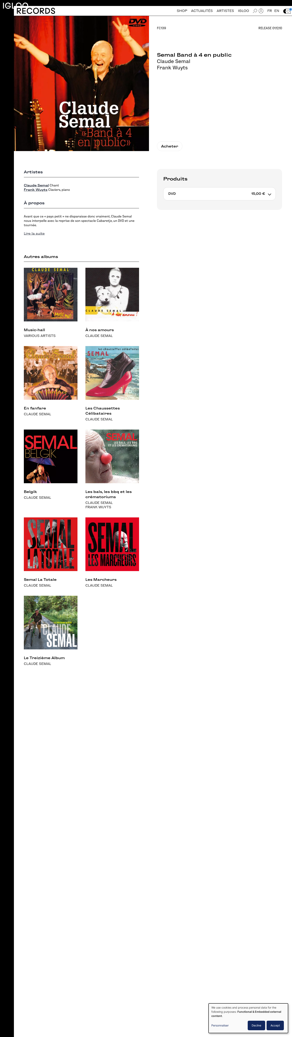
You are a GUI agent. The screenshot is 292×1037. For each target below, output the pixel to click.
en (276, 11)
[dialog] (248, 1018)
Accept (275, 1025)
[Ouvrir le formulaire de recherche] (255, 11)
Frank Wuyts (172, 67)
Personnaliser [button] (220, 1025)
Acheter (169, 146)
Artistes (225, 11)
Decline (256, 1025)
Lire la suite (34, 233)
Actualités (202, 11)
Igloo (15, 5)
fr (269, 11)
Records (35, 10)
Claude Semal (173, 61)
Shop (182, 11)
